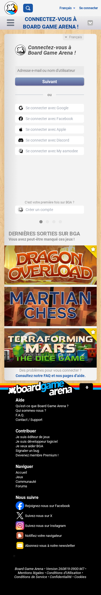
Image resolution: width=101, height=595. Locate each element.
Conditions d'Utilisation (64, 573)
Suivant (49, 81)
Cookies (80, 577)
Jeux (19, 477)
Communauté (26, 482)
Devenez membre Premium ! (37, 455)
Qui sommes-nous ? (31, 411)
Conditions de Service (30, 577)
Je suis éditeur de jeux (33, 437)
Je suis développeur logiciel (37, 441)
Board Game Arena (29, 569)
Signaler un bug (27, 451)
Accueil (21, 472)
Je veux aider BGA (29, 446)
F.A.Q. (20, 415)
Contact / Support (29, 420)
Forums (21, 486)
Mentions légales (31, 573)
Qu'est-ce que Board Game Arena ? (42, 406)
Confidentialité (61, 577)
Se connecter (88, 8)
